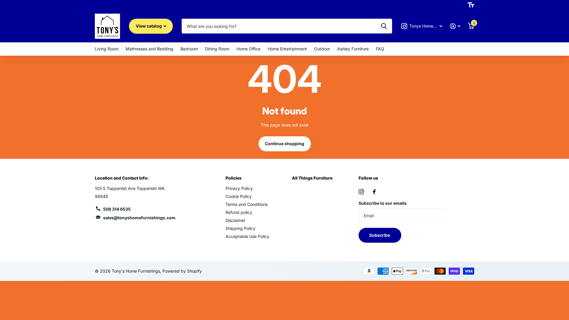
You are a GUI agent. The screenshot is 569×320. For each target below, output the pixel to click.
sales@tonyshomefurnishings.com (139, 217)
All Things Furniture (312, 177)
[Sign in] (455, 26)
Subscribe (380, 235)
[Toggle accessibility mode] (471, 5)
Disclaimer (235, 220)
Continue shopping (284, 143)
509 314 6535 (117, 209)
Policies (234, 177)
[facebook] (374, 191)
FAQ (380, 48)
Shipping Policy (240, 228)
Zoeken (384, 26)
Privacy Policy (239, 188)
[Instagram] (361, 191)
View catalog (149, 25)
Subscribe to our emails (383, 203)
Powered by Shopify (182, 270)
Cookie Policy (239, 196)
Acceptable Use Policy (247, 236)
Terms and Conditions (247, 204)
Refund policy (239, 212)
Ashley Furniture (353, 48)
